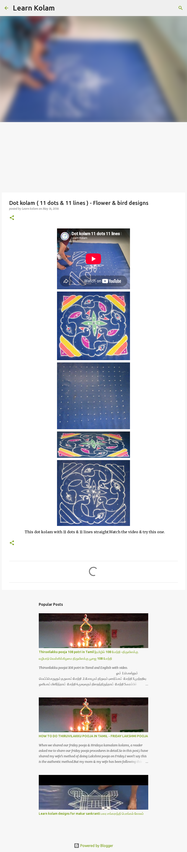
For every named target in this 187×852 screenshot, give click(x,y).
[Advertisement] (93, 156)
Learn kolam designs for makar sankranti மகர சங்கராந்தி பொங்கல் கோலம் (91, 813)
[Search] (61, 8)
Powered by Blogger (96, 846)
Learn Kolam (34, 8)
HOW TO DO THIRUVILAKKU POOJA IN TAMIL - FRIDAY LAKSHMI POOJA (93, 736)
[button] (12, 218)
